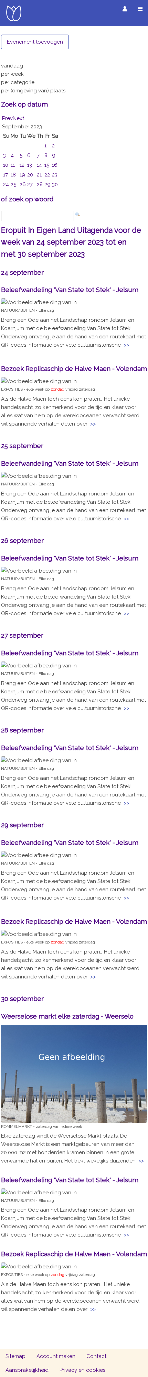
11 (13, 165)
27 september (22, 635)
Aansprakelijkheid (27, 1370)
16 (54, 165)
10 (5, 165)
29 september (22, 825)
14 (39, 165)
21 (39, 175)
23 (54, 175)
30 (55, 184)
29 (47, 184)
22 (47, 175)
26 (23, 184)
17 (5, 175)
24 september (22, 272)
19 (22, 175)
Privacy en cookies (82, 1370)
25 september (22, 445)
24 (6, 184)
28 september (22, 730)
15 (46, 165)
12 (22, 165)
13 (29, 165)
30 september (22, 998)
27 (30, 184)
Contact (96, 1356)
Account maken (55, 1356)
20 (30, 175)
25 (13, 184)
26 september (22, 540)
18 (13, 175)
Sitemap (15, 1356)
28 (40, 184)
